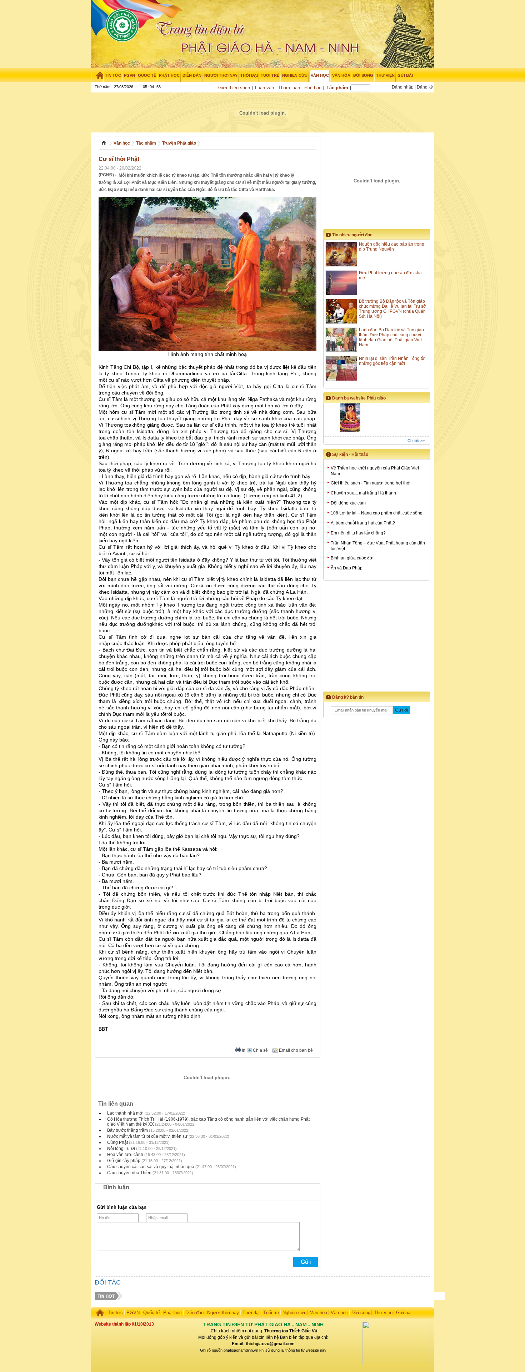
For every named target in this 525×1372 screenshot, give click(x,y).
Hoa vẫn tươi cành (125, 1154)
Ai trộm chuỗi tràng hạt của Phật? (363, 523)
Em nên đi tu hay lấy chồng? (358, 533)
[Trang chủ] (97, 75)
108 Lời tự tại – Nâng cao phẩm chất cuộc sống (376, 513)
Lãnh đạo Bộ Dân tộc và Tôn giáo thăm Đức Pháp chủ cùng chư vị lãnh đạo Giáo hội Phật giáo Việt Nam (391, 337)
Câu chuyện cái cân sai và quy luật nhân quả (150, 1166)
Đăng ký (425, 87)
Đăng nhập (403, 87)
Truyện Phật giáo (179, 143)
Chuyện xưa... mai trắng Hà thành (363, 493)
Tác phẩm (337, 87)
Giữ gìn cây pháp (123, 1160)
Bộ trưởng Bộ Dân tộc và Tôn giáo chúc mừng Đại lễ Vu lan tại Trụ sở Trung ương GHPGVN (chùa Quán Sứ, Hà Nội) (392, 309)
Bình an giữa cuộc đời (352, 558)
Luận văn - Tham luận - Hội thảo (288, 87)
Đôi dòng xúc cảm (348, 503)
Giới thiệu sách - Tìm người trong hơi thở (370, 483)
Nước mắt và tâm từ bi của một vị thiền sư (147, 1136)
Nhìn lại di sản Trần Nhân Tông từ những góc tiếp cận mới (392, 361)
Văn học (122, 143)
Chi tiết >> (416, 440)
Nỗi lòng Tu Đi (121, 1148)
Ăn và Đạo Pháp (346, 568)
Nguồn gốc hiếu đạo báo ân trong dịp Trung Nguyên (391, 247)
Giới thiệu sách (234, 87)
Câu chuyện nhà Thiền (129, 1172)
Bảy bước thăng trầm (127, 1130)
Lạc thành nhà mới (125, 1113)
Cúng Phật (117, 1142)
